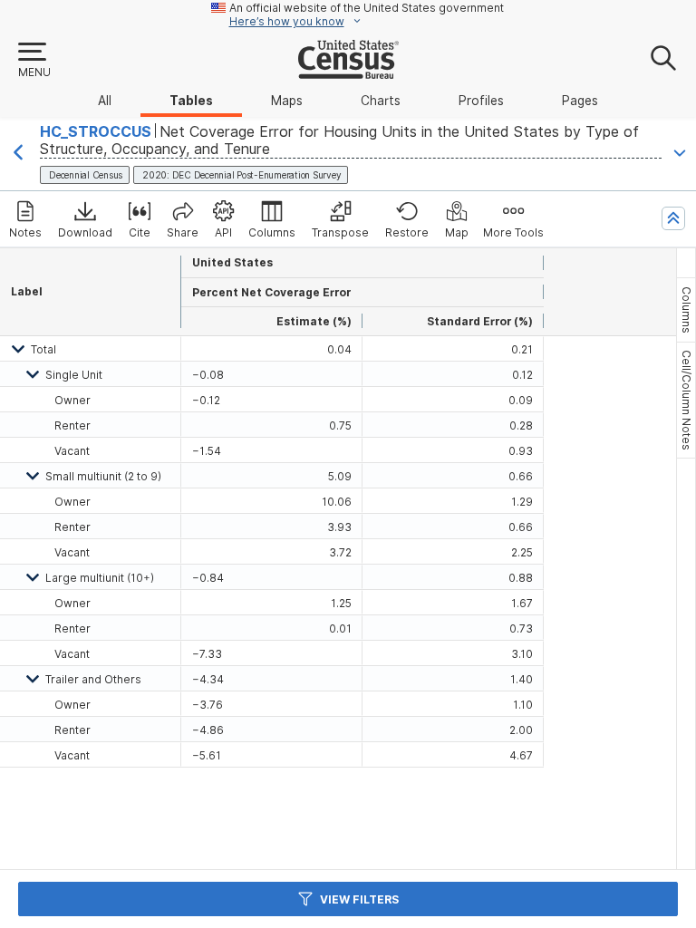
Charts (381, 100)
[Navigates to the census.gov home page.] (348, 71)
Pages (580, 100)
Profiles (481, 100)
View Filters (359, 899)
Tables (191, 100)
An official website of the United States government (366, 7)
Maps (287, 100)
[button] (33, 61)
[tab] (686, 310)
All (104, 100)
